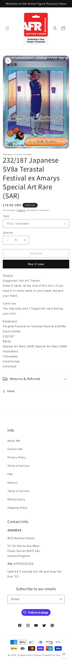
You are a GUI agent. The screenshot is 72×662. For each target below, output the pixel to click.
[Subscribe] (60, 599)
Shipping (21, 210)
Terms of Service (18, 465)
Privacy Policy (16, 457)
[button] (7, 28)
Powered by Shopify (53, 655)
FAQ (10, 474)
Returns (12, 482)
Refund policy (16, 499)
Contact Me (15, 449)
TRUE (6, 216)
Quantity (8, 232)
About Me (13, 440)
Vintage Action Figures (29, 655)
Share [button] (11, 391)
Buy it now (36, 264)
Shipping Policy (17, 507)
